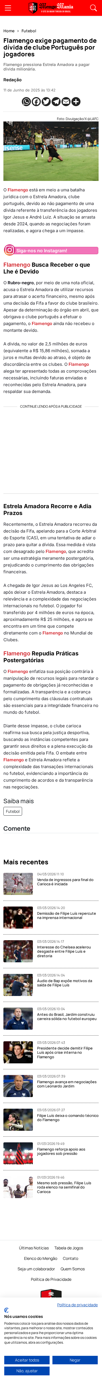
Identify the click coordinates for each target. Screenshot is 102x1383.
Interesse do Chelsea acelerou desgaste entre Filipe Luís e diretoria (64, 951)
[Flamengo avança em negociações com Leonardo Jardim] (20, 1086)
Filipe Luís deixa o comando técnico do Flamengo (68, 1118)
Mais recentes (25, 862)
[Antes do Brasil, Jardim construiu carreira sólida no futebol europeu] (20, 1019)
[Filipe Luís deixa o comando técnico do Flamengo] (20, 1120)
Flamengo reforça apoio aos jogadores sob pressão (61, 1151)
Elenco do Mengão (40, 1258)
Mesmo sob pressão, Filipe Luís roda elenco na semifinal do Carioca (64, 1187)
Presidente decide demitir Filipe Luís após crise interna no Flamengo (65, 1052)
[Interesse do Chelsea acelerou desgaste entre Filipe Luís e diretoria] (20, 951)
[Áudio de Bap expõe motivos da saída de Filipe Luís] (20, 985)
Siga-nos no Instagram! (41, 250)
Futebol (29, 30)
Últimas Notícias (34, 1248)
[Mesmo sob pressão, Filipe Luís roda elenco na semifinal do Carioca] (20, 1187)
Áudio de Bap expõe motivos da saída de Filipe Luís (64, 983)
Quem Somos (73, 1268)
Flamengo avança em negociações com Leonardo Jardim (67, 1084)
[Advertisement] (51, 448)
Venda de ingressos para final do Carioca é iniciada (65, 882)
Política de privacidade (77, 1304)
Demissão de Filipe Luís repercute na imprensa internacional (66, 915)
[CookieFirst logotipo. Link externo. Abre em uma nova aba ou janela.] (6, 1310)
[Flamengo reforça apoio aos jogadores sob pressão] (20, 1153)
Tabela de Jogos (68, 1248)
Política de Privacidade (51, 1279)
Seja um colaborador (36, 1268)
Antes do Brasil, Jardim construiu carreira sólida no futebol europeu (67, 1016)
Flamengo (18, 190)
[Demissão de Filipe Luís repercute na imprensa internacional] (20, 918)
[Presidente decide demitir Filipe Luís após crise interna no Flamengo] (20, 1052)
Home (8, 30)
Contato (70, 1258)
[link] (7, 7)
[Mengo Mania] (51, 8)
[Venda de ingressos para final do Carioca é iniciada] (20, 884)
